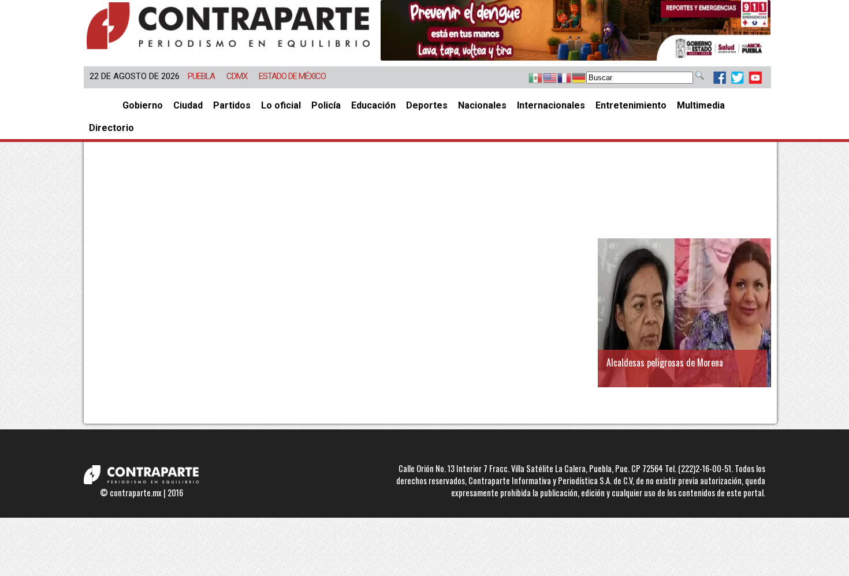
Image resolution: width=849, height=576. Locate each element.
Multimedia (701, 105)
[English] (544, 78)
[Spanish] (530, 78)
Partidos (232, 105)
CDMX (236, 76)
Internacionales (551, 105)
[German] (573, 78)
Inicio (100, 105)
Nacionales (482, 105)
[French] (559, 78)
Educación (373, 105)
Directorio (111, 127)
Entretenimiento (630, 105)
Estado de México (292, 76)
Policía (326, 105)
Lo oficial (281, 105)
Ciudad (188, 105)
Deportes (427, 105)
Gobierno (142, 105)
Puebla (201, 76)
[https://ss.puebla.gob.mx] (575, 30)
